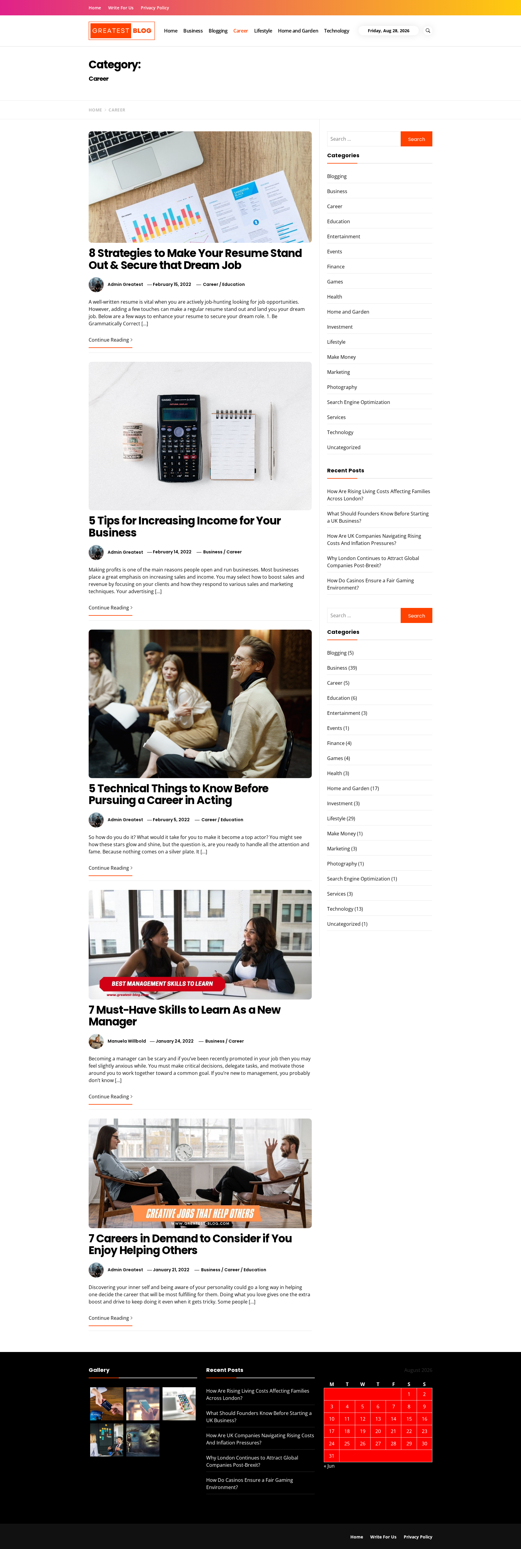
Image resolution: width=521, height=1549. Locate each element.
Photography (342, 387)
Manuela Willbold (127, 1041)
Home (95, 8)
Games (335, 281)
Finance (336, 266)
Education (233, 284)
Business (193, 30)
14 (393, 1419)
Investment (340, 327)
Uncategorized (344, 447)
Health (334, 296)
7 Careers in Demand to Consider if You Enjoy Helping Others (190, 1244)
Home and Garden (298, 30)
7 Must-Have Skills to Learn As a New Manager (184, 1016)
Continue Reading (109, 339)
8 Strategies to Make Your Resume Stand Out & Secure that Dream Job (195, 259)
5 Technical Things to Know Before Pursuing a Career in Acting (178, 794)
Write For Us (121, 8)
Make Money (341, 357)
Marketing (338, 372)
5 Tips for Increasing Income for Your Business (185, 526)
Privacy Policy (155, 8)
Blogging (218, 30)
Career (240, 30)
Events (334, 251)
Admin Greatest (125, 284)
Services (336, 417)
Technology (336, 30)
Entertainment (343, 236)
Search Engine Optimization (358, 402)
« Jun (329, 1466)
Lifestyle (263, 30)
